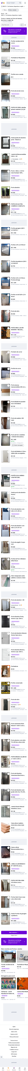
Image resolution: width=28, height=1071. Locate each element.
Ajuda (14, 1026)
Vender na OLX (14, 1034)
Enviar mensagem (18, 445)
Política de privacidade (14, 1042)
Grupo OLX (14, 1051)
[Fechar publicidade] (1, 1057)
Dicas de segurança (14, 1029)
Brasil (2, 13)
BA (6, 13)
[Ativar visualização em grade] (25, 25)
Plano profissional (14, 1036)
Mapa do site (14, 1047)
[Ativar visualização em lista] (21, 25)
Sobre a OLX (14, 1031)
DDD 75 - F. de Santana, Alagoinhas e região (11, 15)
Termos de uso (14, 1040)
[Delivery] (4, 31)
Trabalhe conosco (14, 1049)
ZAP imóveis (14, 1054)
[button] (14, 3)
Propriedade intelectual (14, 1045)
